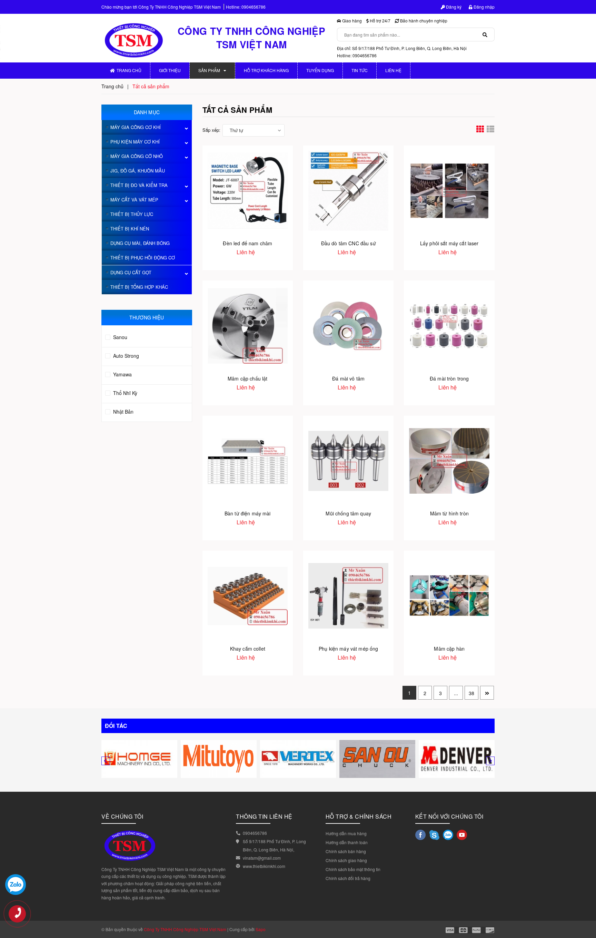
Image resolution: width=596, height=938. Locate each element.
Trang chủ (129, 70)
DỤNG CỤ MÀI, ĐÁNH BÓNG (140, 243)
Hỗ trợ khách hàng (266, 70)
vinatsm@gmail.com (262, 858)
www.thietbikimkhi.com (264, 866)
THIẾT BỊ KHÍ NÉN (129, 228)
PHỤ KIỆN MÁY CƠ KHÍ (135, 141)
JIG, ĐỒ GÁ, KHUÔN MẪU (137, 170)
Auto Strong (125, 355)
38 (471, 693)
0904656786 (253, 7)
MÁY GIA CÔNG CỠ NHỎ (136, 156)
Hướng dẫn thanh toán (347, 842)
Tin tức (359, 70)
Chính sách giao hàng (346, 860)
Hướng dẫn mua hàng (346, 833)
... (456, 693)
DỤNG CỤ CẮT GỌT (130, 272)
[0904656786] (20, 917)
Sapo (261, 929)
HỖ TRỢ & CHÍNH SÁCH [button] (359, 816)
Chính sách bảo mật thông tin (353, 869)
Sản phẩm (209, 70)
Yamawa (122, 374)
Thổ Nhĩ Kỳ (124, 392)
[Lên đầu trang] (585, 903)
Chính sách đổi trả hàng (348, 878)
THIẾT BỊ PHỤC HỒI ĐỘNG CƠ (142, 257)
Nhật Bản (122, 411)
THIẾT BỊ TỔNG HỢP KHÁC (139, 287)
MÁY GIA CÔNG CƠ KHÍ (135, 127)
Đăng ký (453, 7)
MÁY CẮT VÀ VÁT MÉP (134, 199)
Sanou (119, 337)
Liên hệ (393, 70)
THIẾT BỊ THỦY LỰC (131, 214)
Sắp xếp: (211, 130)
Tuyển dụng (320, 70)
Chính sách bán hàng (346, 851)
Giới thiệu (170, 70)
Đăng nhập (484, 7)
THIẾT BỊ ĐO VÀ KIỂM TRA (139, 185)
